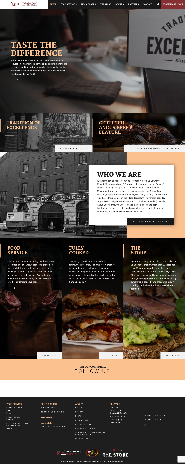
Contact (147, 4)
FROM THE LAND (14, 408)
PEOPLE (79, 416)
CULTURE (79, 408)
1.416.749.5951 (115, 422)
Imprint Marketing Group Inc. (81, 461)
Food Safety (81, 438)
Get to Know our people (73, 148)
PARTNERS (46, 423)
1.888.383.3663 (116, 420)
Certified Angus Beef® (53, 427)
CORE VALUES (81, 420)
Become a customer (154, 416)
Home (53, 4)
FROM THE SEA (13, 417)
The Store (105, 4)
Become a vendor (153, 420)
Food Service (68, 4)
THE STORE (47, 417)
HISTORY (79, 412)
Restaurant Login (173, 4)
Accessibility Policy (86, 428)
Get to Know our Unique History (151, 222)
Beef (8, 411)
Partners (133, 4)
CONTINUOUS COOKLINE (52, 412)
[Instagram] (158, 4)
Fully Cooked (88, 4)
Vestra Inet (105, 461)
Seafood (9, 420)
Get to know (49, 355)
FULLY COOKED (49, 404)
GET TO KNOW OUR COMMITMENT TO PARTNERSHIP (154, 148)
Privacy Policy (83, 424)
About (118, 4)
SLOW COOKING (48, 408)
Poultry (9, 428)
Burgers (9, 413)
